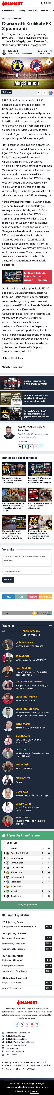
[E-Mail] (20, 446)
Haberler (6, 19)
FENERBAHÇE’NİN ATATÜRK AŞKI (32, 795)
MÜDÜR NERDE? (24, 768)
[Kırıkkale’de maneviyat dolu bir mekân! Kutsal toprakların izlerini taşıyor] (14, 494)
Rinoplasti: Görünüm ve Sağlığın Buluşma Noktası (32, 687)
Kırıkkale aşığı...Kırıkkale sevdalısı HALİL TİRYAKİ (32, 755)
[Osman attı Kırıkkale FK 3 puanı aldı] (27, 73)
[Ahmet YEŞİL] (7, 766)
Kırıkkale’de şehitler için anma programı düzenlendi (40, 506)
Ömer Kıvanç (23, 736)
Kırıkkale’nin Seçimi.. (26, 701)
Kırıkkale (19, 19)
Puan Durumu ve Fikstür (16, 1045)
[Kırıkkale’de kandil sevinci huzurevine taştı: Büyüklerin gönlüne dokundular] (14, 522)
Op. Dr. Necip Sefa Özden (29, 682)
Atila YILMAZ (22, 656)
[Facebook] (25, 446)
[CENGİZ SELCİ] (7, 753)
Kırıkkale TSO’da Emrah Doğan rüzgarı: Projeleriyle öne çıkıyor (39, 480)
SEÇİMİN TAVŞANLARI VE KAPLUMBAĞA (28, 741)
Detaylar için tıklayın (27, 905)
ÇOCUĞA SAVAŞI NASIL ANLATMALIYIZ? (28, 809)
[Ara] (45, 3)
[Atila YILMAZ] (7, 658)
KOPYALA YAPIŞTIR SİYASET (29, 646)
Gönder (8, 579)
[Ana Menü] (49, 3)
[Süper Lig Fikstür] (50, 915)
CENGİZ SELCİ (23, 750)
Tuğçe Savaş (23, 817)
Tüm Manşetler (12, 1048)
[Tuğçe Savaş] (7, 821)
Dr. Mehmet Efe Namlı (27, 709)
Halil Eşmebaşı (24, 668)
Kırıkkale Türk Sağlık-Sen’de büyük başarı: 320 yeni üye (12, 480)
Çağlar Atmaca (31, 631)
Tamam (34, 1091)
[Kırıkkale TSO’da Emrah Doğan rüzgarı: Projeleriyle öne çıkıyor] (40, 469)
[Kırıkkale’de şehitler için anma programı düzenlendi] (40, 494)
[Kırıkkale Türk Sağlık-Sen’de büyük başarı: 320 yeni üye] (14, 469)
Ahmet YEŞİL (22, 765)
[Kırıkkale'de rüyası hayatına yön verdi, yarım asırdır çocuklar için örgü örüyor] (40, 522)
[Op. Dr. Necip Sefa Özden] (7, 685)
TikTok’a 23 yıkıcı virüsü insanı (31, 728)
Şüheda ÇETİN (23, 804)
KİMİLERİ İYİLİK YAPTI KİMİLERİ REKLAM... (30, 822)
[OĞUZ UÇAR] (7, 794)
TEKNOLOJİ (30, 1069)
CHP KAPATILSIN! (31, 635)
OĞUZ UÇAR (22, 792)
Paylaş (8, 92)
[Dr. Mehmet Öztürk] (7, 699)
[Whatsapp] (37, 1024)
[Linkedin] (41, 446)
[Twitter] (30, 446)
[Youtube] (32, 1024)
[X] (22, 1024)
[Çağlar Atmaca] (11, 631)
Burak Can (23, 430)
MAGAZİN (20, 1066)
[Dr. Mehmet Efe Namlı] (7, 712)
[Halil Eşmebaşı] (7, 671)
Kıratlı (19, 782)
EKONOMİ (41, 1063)
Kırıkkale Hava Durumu (15, 1036)
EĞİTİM (29, 1063)
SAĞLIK (47, 1066)
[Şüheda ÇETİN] (7, 807)
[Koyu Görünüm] (42, 3)
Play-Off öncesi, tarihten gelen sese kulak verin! (31, 673)
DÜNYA (18, 1063)
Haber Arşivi (11, 1055)
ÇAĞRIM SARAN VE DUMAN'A (31, 660)
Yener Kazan (23, 724)
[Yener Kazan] (7, 726)
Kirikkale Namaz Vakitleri (16, 1039)
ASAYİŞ (21, 10)
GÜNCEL (33, 10)
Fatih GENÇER (23, 778)
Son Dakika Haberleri (15, 1052)
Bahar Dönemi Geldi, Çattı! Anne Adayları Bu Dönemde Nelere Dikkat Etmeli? (32, 714)
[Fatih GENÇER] (7, 780)
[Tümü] (50, 625)
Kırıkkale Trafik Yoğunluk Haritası (20, 1042)
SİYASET (45, 10)
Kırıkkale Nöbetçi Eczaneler (18, 1033)
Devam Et (21, 442)
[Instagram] (36, 446)
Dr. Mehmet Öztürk (26, 697)
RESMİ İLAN (8, 10)
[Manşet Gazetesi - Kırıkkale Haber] (12, 4)
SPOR (18, 1069)
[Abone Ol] (50, 92)
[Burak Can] (9, 432)
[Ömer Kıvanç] (7, 739)
